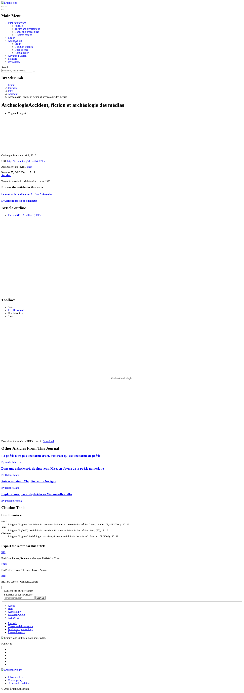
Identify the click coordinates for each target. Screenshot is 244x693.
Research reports (23, 34)
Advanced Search (17, 55)
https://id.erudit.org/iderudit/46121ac (26, 161)
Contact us (13, 617)
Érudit (18, 43)
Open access (21, 49)
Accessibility (14, 611)
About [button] (11, 40)
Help (10, 608)
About (18, 40)
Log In (11, 37)
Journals (19, 25)
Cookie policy (15, 680)
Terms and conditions (19, 683)
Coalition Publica (24, 46)
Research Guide (16, 614)
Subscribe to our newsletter (18, 594)
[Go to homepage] (9, 2)
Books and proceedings (27, 31)
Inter (10, 91)
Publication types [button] (17, 22)
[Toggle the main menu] (2, 9)
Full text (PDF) (16, 215)
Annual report (22, 52)
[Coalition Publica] (11, 669)
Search (4, 67)
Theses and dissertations (27, 28)
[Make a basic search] (2, 6)
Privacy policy (15, 677)
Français (12, 58)
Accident (12, 94)
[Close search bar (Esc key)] (6, 6)
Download (48, 441)
